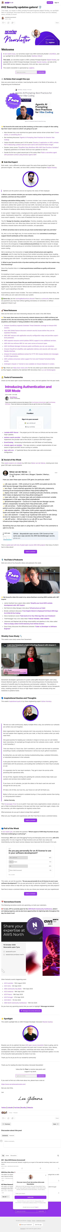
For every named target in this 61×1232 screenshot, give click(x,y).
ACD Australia (8, 983)
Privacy (29, 1220)
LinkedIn (10, 1107)
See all (4, 1196)
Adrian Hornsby (46, 701)
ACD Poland (8, 994)
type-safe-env (9, 450)
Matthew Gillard (37, 56)
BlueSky (23, 1107)
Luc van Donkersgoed (48, 370)
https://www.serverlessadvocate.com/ (13, 1084)
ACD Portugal (8, 997)
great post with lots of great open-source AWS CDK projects (26, 545)
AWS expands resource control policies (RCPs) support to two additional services (30, 340)
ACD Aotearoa (8, 991)
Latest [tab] (7, 1155)
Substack (22, 1228)
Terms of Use (38, 1201)
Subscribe (49, 2)
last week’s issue (10, 54)
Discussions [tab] (13, 1155)
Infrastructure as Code (37, 608)
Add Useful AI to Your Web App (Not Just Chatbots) (37, 616)
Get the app (38, 1224)
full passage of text (10, 804)
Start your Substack (26, 1224)
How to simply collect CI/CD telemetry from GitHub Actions (24, 624)
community (45, 298)
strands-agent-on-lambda (13, 445)
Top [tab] (3, 1155)
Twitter (3, 1107)
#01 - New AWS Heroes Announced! (13, 1160)
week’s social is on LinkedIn (13, 463)
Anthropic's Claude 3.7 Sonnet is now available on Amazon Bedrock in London (29, 364)
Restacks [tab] (11, 1135)
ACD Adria (7, 986)
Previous (7, 1124)
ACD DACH (7, 1000)
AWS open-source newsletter (34, 1045)
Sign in (57, 2)
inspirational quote (15, 701)
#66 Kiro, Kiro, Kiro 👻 (8, 1172)
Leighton (31, 68)
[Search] (58, 1155)
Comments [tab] (5, 1135)
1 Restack (15, 1112)
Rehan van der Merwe (38, 463)
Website (30, 1107)
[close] (45, 1175)
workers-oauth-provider (12, 437)
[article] (30, 1164)
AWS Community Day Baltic (13, 989)
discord (31, 298)
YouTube (17, 1107)
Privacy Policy (42, 1202)
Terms (33, 1220)
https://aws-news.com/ (20, 368)
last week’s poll (7, 832)
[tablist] (8, 1135)
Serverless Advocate (10, 17)
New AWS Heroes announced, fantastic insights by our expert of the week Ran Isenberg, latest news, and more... (29, 1163)
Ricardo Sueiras (42, 62)
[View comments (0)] (8, 22)
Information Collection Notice (30, 1202)
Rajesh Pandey (51, 60)
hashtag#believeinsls (22, 298)
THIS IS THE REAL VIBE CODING (38, 618)
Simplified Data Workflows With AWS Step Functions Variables (38, 147)
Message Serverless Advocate (31, 1011)
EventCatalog (8, 442)
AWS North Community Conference (40, 909)
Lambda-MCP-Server (11, 432)
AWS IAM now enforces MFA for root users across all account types (25, 343)
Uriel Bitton (52, 54)
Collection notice (40, 1220)
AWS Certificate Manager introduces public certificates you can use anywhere (29, 346)
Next (54, 1124)
